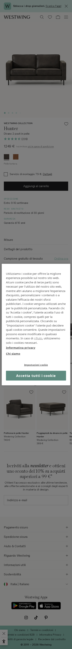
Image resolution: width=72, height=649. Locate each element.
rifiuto (38, 338)
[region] (36, 324)
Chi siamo (13, 353)
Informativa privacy (20, 348)
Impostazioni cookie (36, 365)
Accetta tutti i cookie (36, 375)
